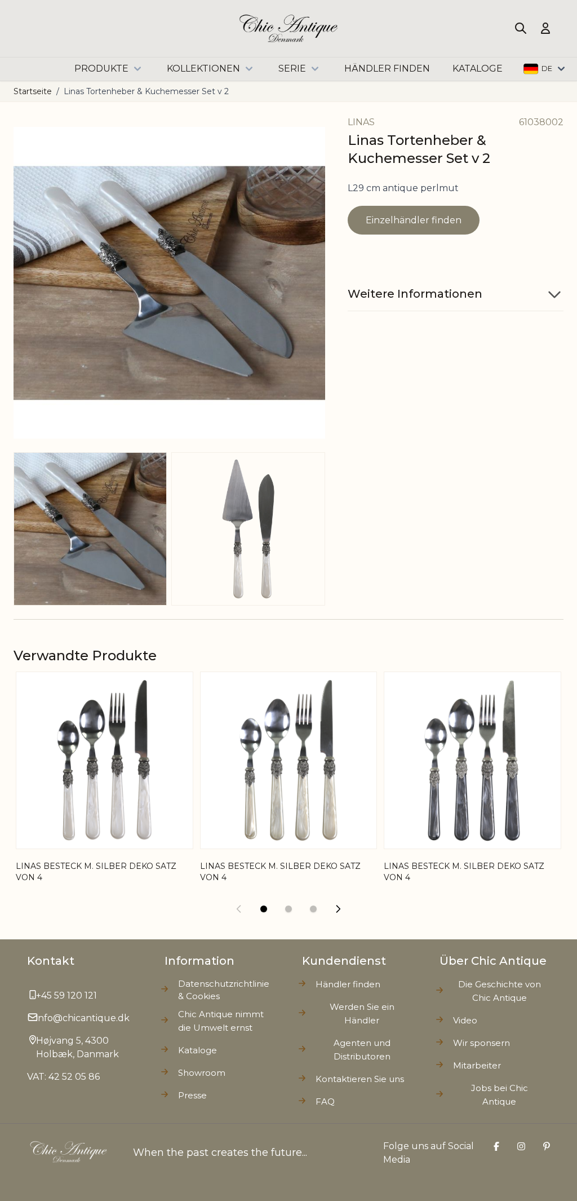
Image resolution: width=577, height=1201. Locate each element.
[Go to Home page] (289, 28)
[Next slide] (338, 909)
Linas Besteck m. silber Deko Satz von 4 (96, 871)
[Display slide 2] (288, 909)
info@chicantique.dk (83, 1018)
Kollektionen (203, 68)
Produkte (101, 68)
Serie (292, 68)
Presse (192, 1095)
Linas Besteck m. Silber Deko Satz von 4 (280, 871)
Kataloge (197, 1050)
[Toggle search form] (520, 28)
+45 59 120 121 (66, 995)
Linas (361, 122)
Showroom (201, 1072)
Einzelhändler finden (413, 220)
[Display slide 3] (313, 909)
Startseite (33, 91)
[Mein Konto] (545, 28)
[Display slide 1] (263, 909)
